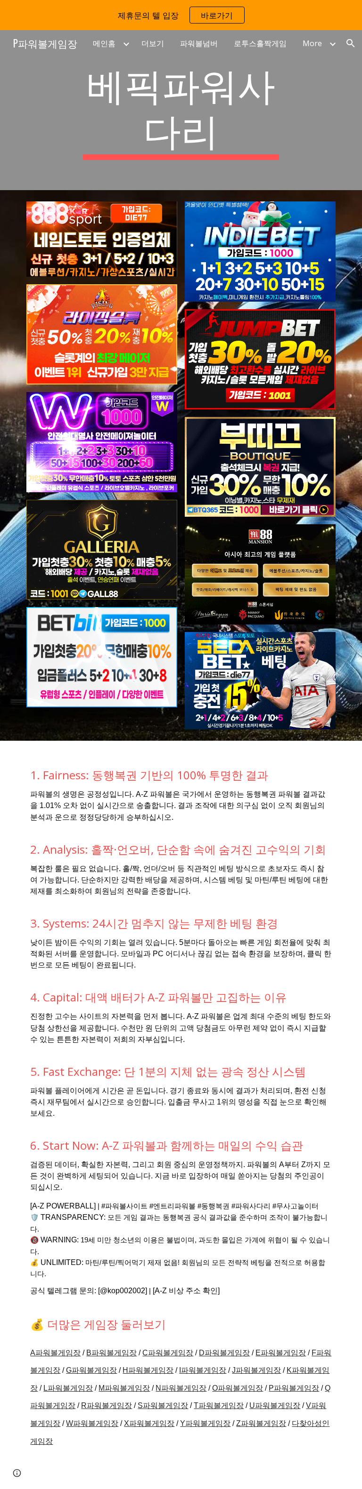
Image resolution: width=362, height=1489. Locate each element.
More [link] (312, 43)
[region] (181, 15)
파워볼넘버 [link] (199, 43)
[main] (180, 110)
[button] (350, 43)
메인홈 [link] (104, 43)
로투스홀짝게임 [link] (260, 43)
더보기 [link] (152, 43)
